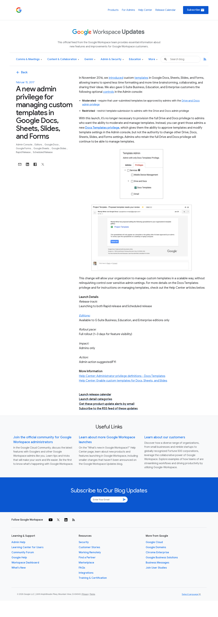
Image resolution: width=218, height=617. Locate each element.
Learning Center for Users (27, 547)
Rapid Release (23, 152)
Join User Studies (156, 567)
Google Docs (52, 144)
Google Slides (59, 148)
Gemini (89, 59)
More (153, 59)
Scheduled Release (43, 152)
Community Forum (22, 552)
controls (108, 92)
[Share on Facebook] (35, 164)
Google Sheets (42, 148)
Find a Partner (87, 557)
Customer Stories (89, 547)
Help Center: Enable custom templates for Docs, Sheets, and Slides (123, 380)
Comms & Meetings (29, 59)
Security (84, 542)
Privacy (85, 594)
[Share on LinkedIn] (27, 164)
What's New (18, 567)
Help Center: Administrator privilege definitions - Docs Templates (122, 376)
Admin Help (18, 542)
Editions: (84, 315)
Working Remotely (90, 552)
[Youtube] (50, 520)
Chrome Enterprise (157, 552)
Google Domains (156, 547)
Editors (39, 144)
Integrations (86, 572)
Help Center (145, 10)
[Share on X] (43, 164)
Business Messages (157, 562)
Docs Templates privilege (102, 127)
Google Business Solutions (162, 557)
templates (141, 78)
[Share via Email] (20, 164)
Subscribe (195, 10)
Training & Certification (93, 578)
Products (113, 10)
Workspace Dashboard (25, 562)
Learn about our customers (164, 437)
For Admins (128, 10)
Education (136, 59)
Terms (92, 594)
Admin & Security (112, 59)
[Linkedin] (66, 520)
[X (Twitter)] (58, 520)
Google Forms (24, 148)
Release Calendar (165, 10)
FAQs (82, 567)
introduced (116, 78)
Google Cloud (154, 542)
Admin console (24, 144)
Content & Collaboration (63, 59)
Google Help (19, 557)
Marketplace (86, 562)
